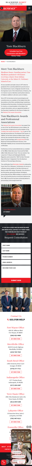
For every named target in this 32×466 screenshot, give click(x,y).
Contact (8, 449)
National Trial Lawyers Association (12, 112)
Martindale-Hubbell (18, 164)
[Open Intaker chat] (14, 465)
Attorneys (10, 446)
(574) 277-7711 (15, 369)
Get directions (15, 339)
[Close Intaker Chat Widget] (30, 427)
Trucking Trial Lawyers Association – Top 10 (12, 131)
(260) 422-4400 (15, 335)
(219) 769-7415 (15, 352)
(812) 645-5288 (15, 402)
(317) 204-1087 (15, 385)
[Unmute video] (21, 444)
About (4, 446)
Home (3, 61)
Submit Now (16, 280)
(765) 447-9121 (15, 418)
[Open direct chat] (27, 427)
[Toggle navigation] (29, 8)
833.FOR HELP (9, 9)
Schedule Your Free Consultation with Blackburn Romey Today (16, 53)
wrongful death (21, 139)
